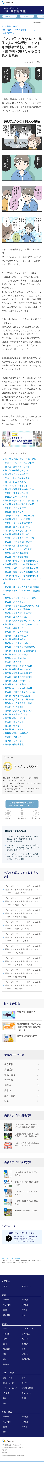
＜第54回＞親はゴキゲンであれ (17, 666)
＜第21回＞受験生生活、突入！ (17, 534)
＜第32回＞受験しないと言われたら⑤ (20, 575)
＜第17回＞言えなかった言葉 (16, 519)
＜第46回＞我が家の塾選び (15, 636)
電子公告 (4, 1452)
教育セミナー (26, 1286)
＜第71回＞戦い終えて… (14, 729)
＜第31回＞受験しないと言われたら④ (20, 572)
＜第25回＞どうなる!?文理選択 (17, 549)
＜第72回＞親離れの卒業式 (15, 733)
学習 (23, 1349)
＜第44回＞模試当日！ (13, 628)
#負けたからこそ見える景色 (14, 30)
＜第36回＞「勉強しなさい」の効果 (19, 598)
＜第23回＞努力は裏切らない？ (17, 542)
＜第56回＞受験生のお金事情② (17, 673)
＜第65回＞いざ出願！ (13, 707)
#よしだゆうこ (8, 33)
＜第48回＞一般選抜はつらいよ (17, 643)
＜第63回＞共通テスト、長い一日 (18, 699)
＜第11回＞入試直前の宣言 (15, 497)
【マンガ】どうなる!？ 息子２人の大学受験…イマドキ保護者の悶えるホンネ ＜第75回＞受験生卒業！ (23, 839)
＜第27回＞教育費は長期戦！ (16, 557)
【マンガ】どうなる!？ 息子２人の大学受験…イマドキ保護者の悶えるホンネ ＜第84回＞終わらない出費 (23, 925)
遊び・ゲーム (26, 1393)
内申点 (7, 1090)
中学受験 (8, 1064)
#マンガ (31, 30)
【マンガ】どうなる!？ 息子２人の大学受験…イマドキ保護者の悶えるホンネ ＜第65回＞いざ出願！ (23, 949)
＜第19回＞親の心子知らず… (16, 527)
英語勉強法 (26, 1359)
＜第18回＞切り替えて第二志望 (17, 523)
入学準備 (6, 1393)
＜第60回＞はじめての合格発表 (17, 688)
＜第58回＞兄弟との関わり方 (16, 681)
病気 (23, 1378)
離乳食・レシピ (8, 1383)
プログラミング (27, 1329)
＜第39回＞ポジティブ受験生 (16, 609)
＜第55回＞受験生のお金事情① (17, 669)
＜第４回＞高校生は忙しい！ (16, 470)
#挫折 (15, 26)
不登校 (24, 1398)
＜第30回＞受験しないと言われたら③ (20, 568)
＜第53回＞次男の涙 (12, 662)
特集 (6, 1101)
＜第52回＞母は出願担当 (14, 658)
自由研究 (6, 1334)
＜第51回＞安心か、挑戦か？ (16, 654)
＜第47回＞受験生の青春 (14, 639)
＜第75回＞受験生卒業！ (14, 744)
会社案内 (4, 1450)
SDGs (5, 1329)
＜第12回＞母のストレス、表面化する (20, 500)
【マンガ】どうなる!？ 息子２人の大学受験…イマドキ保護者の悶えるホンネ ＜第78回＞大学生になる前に (23, 937)
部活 (4, 1354)
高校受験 (8, 1069)
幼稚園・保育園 (27, 1388)
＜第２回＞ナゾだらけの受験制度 (18, 463)
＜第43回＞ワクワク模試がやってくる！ (21, 624)
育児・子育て (7, 1378)
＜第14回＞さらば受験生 (14, 508)
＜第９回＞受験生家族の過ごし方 (18, 489)
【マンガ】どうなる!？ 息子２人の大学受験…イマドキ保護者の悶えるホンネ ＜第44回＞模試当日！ (23, 985)
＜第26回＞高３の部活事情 (15, 553)
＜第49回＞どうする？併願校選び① (19, 647)
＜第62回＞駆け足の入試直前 (16, 696)
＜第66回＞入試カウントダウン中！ (19, 711)
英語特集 (6, 1364)
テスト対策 (7, 1349)
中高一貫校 (9, 1075)
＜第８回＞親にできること (15, 485)
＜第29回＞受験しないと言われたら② (20, 564)
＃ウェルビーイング (10, 16)
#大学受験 (6, 26)
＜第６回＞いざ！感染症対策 (16, 478)
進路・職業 (9, 1095)
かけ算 (5, 1339)
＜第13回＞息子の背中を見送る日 (18, 504)
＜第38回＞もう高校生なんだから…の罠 (21, 606)
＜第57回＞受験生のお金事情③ (17, 677)
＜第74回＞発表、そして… (15, 741)
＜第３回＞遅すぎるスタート (16, 467)
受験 (4, 1295)
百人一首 (25, 1339)
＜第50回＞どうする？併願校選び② (19, 651)
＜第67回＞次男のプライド (15, 714)
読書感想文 (26, 1334)
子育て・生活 (8, 1373)
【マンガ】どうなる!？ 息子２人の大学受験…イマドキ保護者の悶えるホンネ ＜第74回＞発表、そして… (23, 847)
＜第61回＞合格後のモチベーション (19, 692)
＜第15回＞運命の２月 (13, 512)
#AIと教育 (27, 16)
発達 (4, 1398)
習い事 (24, 1383)
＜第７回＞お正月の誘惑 (14, 482)
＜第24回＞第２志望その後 (15, 545)
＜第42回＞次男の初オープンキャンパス (21, 620)
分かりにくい (36, 818)
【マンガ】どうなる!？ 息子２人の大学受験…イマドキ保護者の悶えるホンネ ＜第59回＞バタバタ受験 (23, 856)
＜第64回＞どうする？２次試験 (17, 703)
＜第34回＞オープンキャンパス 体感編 (21, 587)
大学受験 (8, 1080)
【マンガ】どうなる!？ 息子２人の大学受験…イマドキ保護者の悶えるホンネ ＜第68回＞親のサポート (23, 973)
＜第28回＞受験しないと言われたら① (20, 561)
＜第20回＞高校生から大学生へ (17, 530)
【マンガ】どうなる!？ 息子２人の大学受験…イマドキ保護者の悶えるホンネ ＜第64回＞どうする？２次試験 (23, 961)
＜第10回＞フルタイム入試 (15, 493)
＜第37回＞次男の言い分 (14, 602)
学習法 (5, 1323)
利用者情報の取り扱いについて (11, 1445)
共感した (8, 818)
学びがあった (22, 818)
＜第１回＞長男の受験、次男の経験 (19, 459)
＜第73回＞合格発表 (12, 737)
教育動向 (6, 1281)
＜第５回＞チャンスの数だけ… (17, 474)
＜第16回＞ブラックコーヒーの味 (18, 515)
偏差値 (7, 1085)
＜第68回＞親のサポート (14, 718)
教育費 (5, 1286)
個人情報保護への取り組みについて (12, 1447)
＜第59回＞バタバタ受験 (14, 684)
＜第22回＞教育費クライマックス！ (19, 538)
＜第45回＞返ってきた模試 (15, 632)
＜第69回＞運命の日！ (13, 722)
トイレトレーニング (10, 1388)
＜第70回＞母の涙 (11, 726)
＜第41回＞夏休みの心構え (15, 617)
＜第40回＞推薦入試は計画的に (17, 613)
